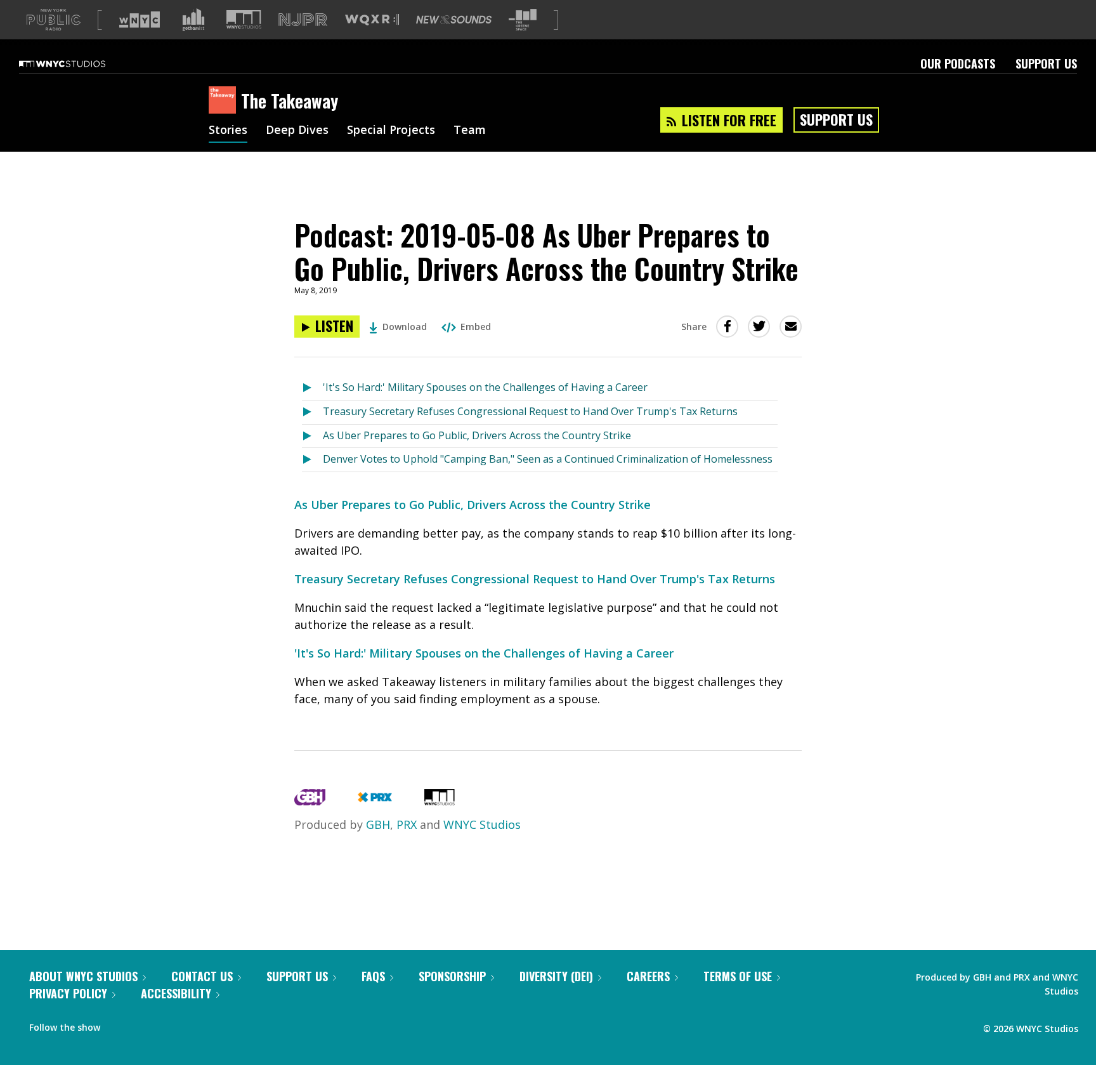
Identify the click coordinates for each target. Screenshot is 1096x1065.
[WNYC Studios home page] (78, 63)
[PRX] (374, 801)
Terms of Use (737, 976)
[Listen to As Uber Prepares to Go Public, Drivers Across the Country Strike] (312, 436)
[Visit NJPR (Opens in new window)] (302, 20)
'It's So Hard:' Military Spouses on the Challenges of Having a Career (485, 387)
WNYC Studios (482, 824)
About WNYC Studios (83, 976)
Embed (475, 327)
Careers (648, 976)
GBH (378, 824)
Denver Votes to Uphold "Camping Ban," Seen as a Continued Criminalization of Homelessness (548, 459)
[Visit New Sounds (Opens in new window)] (454, 19)
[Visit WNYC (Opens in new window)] (139, 19)
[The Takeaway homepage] (225, 101)
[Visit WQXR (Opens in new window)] (372, 20)
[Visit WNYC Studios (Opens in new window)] (243, 19)
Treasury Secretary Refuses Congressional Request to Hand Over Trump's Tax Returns (530, 411)
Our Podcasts (957, 63)
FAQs (373, 976)
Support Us (1046, 63)
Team (469, 130)
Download (404, 327)
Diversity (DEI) (556, 976)
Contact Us (202, 976)
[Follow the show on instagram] (167, 1024)
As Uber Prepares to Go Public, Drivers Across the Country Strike (477, 435)
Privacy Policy (68, 993)
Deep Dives (297, 130)
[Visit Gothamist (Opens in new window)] (193, 19)
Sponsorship (452, 976)
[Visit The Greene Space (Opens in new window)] (523, 20)
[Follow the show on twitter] (143, 1024)
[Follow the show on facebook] (118, 1024)
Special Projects (391, 130)
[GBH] (309, 801)
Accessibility (176, 993)
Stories (228, 130)
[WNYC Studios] (439, 801)
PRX (406, 824)
